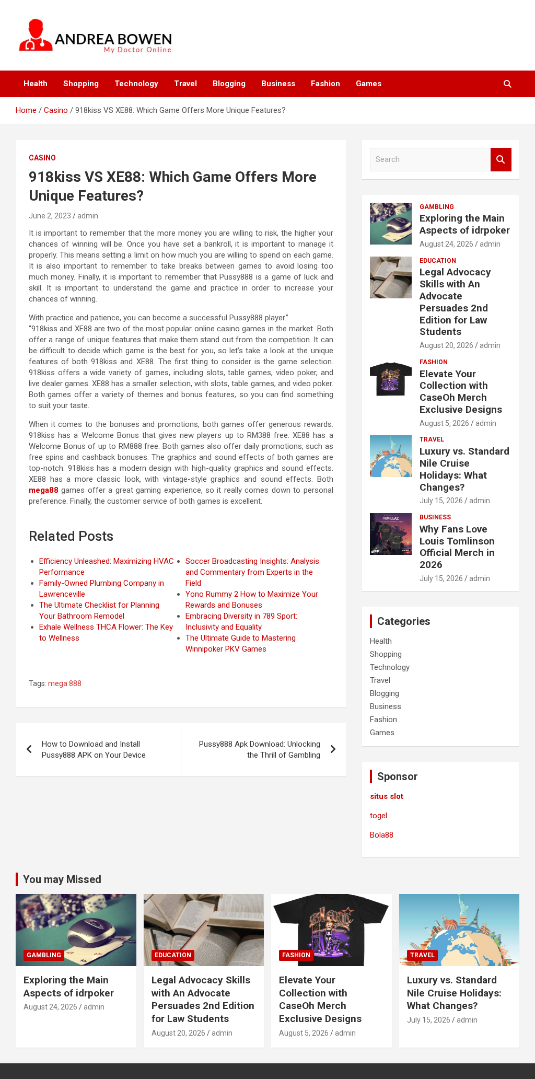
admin (87, 216)
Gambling (437, 207)
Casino (42, 158)
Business (278, 83)
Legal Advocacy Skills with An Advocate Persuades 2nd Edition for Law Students (455, 302)
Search (501, 159)
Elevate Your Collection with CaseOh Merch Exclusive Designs (461, 391)
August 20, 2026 (446, 345)
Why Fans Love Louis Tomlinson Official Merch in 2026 (457, 547)
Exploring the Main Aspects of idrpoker (465, 224)
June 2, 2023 (50, 216)
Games (368, 83)
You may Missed (62, 879)
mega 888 (65, 683)
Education (438, 260)
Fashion (325, 83)
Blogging (229, 83)
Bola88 (381, 835)
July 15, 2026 (441, 500)
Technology (136, 83)
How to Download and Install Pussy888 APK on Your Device (94, 749)
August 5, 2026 (444, 423)
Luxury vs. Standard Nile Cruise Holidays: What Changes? (464, 469)
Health (36, 83)
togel (378, 815)
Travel (185, 83)
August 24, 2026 (446, 244)
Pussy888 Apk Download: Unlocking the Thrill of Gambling (259, 749)
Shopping (81, 83)
